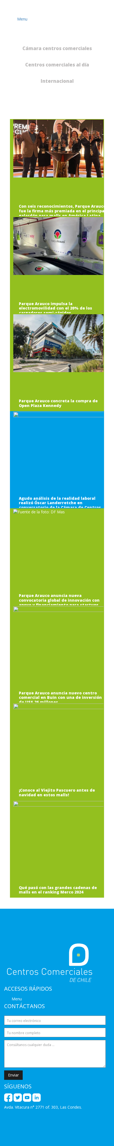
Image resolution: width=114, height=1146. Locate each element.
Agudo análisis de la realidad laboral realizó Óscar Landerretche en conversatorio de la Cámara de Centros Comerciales (60, 505)
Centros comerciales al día (57, 64)
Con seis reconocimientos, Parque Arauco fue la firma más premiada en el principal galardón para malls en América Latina (62, 211)
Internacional (57, 81)
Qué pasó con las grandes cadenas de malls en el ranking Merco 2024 (58, 890)
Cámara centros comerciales (57, 48)
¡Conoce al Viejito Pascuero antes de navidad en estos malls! (57, 792)
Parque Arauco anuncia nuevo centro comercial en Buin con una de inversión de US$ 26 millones (60, 698)
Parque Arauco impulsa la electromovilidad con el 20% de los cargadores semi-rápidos (55, 308)
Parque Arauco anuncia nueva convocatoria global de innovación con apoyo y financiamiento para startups (59, 600)
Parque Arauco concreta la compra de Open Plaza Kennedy (58, 403)
